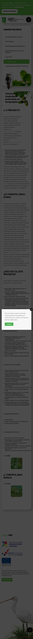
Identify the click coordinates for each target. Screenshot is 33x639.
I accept (9, 324)
